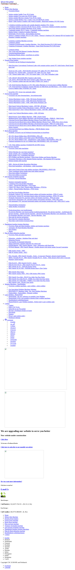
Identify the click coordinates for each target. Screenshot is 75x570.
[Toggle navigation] (18, 4)
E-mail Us (5, 489)
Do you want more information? (11, 481)
